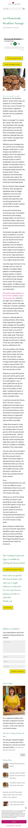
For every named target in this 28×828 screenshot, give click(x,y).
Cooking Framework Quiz (13, 569)
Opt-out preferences (10, 825)
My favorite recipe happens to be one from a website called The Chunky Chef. (13, 295)
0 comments (15, 27)
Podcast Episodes (7, 27)
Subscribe (7, 608)
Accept (14, 821)
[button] (26, 808)
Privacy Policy (18, 825)
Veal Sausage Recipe (14, 58)
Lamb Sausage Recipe (12, 64)
